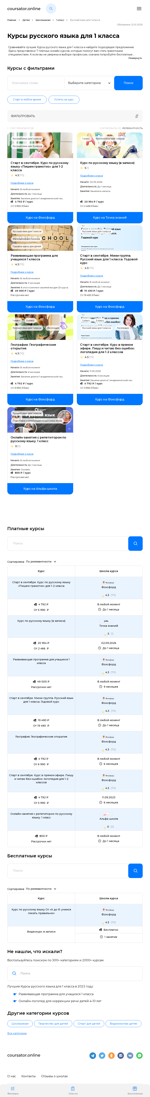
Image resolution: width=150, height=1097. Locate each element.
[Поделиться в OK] (111, 1055)
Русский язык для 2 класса (27, 146)
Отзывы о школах (54, 1076)
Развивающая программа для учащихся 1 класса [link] (41, 661)
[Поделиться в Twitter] (102, 1055)
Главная (12, 20)
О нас (11, 1076)
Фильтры (12, 1093)
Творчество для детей (53, 1023)
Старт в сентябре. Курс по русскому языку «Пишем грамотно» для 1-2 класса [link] (41, 584)
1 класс (60, 20)
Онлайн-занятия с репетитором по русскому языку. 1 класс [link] (41, 815)
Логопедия (53, 328)
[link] (40, 217)
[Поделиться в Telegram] (92, 1055)
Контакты (28, 1076)
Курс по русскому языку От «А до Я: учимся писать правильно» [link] (41, 911)
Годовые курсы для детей (27, 246)
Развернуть (135, 58)
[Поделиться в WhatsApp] (139, 1055)
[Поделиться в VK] (130, 1055)
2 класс (30, 320)
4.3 (19, 175)
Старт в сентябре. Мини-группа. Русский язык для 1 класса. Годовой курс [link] (41, 699)
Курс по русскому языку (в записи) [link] (41, 620)
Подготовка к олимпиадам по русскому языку (37, 420)
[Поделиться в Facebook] (120, 1055)
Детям (26, 20)
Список (73, 1093)
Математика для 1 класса (26, 239)
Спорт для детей (89, 1023)
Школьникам (43, 20)
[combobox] (79, 973)
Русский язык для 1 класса (27, 138)
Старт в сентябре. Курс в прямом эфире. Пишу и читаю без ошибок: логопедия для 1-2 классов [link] (41, 779)
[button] (51, 8)
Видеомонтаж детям (123, 1023)
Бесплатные (135, 1093)
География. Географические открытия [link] (41, 736)
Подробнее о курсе (22, 183)
